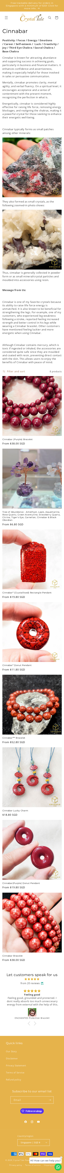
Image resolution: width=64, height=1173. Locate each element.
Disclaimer (12, 1058)
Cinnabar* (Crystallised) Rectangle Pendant (27, 592)
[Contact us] (58, 1167)
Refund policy (13, 1079)
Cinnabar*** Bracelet (13, 737)
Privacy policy (15, 1165)
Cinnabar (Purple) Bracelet (17, 439)
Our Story (11, 1051)
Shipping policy (51, 1165)
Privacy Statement (16, 1065)
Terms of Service (15, 1072)
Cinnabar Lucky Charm (15, 810)
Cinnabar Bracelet (12, 955)
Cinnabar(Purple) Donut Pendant (21, 883)
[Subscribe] (49, 1100)
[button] (6, 17)
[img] (32, 979)
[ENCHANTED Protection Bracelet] (32, 1012)
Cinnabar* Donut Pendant (17, 665)
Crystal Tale (18, 1160)
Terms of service (33, 1165)
